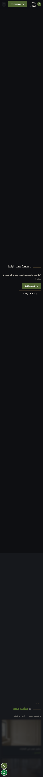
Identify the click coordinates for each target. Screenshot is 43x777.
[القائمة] (4, 4)
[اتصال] (4, 766)
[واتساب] (4, 772)
